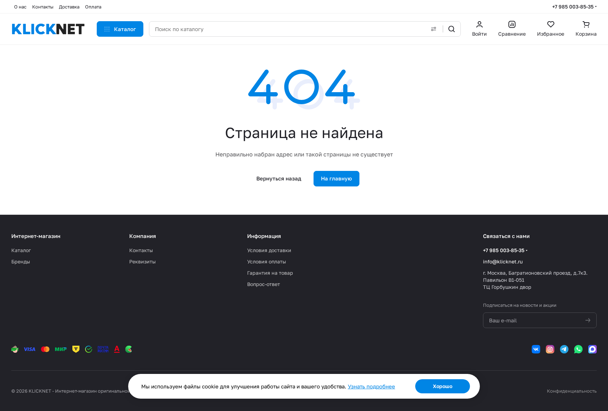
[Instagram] (550, 349)
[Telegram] (564, 349)
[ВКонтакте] (536, 349)
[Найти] (451, 29)
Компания (142, 236)
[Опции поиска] (433, 29)
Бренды (20, 261)
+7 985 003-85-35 (573, 7)
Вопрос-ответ (263, 284)
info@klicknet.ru (503, 261)
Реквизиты (142, 261)
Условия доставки (269, 250)
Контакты (141, 250)
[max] (592, 349)
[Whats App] (578, 349)
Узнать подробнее (371, 386)
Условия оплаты (266, 261)
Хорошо (442, 386)
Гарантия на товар (270, 273)
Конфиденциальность (572, 391)
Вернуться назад (278, 178)
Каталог (21, 250)
